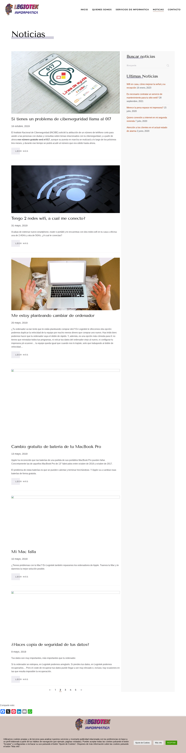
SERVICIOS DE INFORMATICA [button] (132, 9)
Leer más (21, 151)
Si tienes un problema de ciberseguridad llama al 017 (61, 119)
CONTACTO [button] (174, 9)
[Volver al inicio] (22, 9)
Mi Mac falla (23, 551)
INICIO (84, 9)
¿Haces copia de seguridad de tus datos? (50, 644)
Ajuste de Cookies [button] (142, 743)
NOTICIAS (158, 9)
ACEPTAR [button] (171, 743)
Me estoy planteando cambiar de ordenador (52, 315)
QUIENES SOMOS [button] (102, 9)
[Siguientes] (81, 690)
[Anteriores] (50, 690)
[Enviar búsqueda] (168, 65)
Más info (158, 743)
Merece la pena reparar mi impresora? (145, 107)
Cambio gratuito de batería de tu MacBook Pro (56, 446)
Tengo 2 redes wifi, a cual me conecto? (48, 218)
